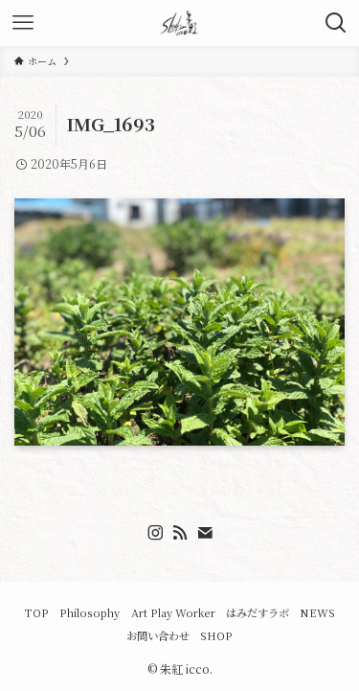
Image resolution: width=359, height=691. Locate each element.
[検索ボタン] (336, 23)
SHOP (216, 635)
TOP (36, 612)
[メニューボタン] (23, 23)
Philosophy (89, 612)
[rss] (180, 532)
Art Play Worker (173, 612)
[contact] (204, 532)
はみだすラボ (257, 612)
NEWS (317, 612)
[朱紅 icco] (180, 23)
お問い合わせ (158, 635)
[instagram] (155, 532)
